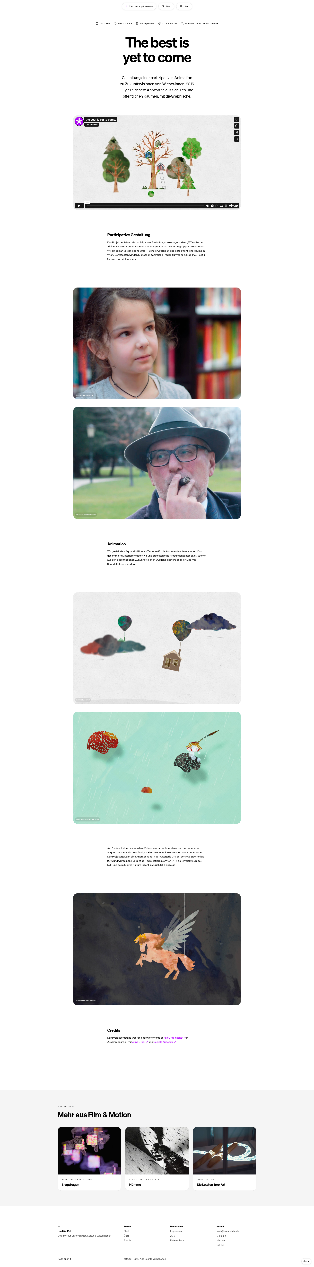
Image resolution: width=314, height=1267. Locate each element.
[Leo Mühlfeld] (87, 1226)
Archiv (127, 1240)
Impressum (176, 1231)
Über (126, 1235)
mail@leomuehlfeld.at (228, 1231)
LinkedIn (221, 1235)
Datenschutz (177, 1240)
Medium (221, 1240)
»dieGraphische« (173, 1037)
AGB (172, 1235)
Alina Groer (138, 1041)
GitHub (220, 1245)
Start (126, 1231)
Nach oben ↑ (64, 1258)
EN (307, 1261)
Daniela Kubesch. (163, 1041)
